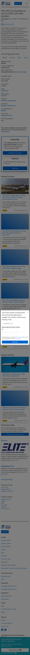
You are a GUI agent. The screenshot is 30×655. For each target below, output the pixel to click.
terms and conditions (21, 337)
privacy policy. (18, 338)
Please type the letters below (11, 327)
